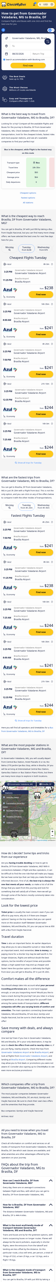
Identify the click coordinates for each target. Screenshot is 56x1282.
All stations (28, 202)
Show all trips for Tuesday (29, 463)
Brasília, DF (47, 784)
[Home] (16, 4)
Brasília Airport (42, 1052)
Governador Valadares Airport (15, 1052)
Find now (41, 294)
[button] (37, 795)
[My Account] (34, 4)
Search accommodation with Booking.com (25, 59)
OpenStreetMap (42, 840)
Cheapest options (28, 193)
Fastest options (28, 197)
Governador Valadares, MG (21, 784)
